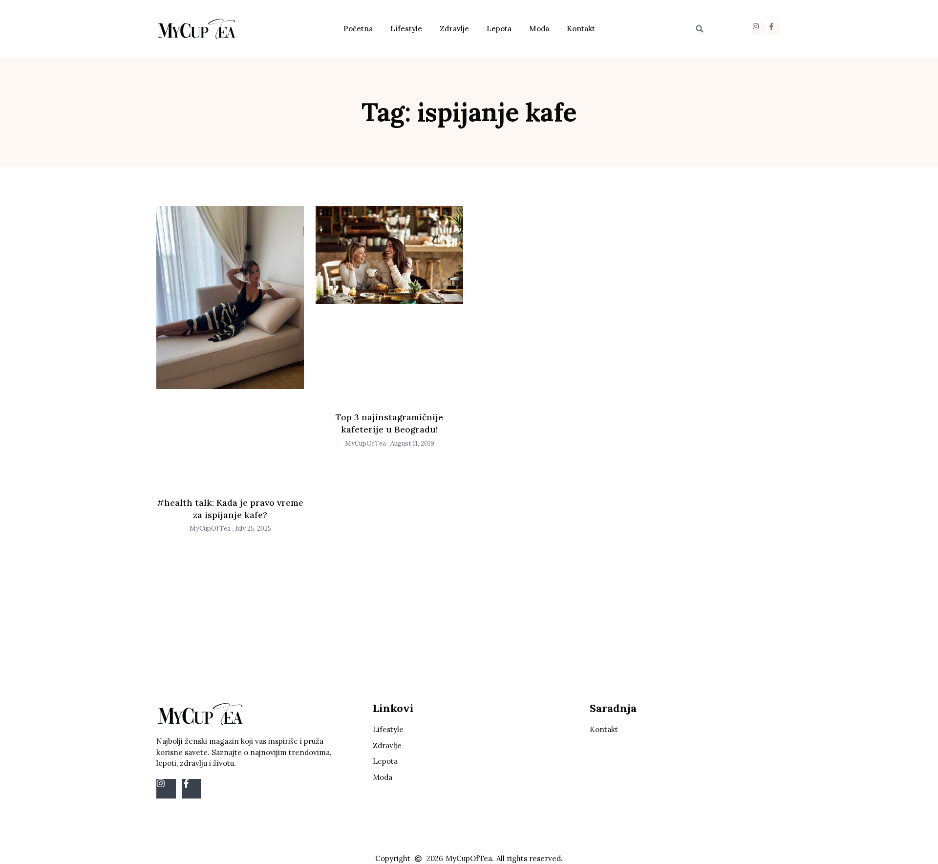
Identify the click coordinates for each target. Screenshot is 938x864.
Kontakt (581, 28)
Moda (539, 28)
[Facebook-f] (774, 29)
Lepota (499, 28)
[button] (699, 29)
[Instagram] (758, 29)
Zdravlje (454, 28)
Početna (358, 28)
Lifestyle (406, 28)
